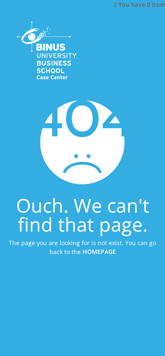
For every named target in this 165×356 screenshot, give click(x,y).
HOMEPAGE (99, 251)
